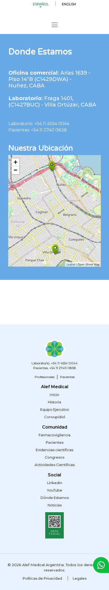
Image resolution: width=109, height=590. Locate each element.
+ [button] (15, 162)
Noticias (55, 505)
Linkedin (54, 483)
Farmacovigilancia (54, 435)
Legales (80, 578)
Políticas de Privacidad (42, 578)
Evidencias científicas (54, 450)
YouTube (54, 490)
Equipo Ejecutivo (54, 409)
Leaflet (70, 264)
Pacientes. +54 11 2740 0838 (37, 129)
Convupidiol (54, 417)
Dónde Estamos (54, 497)
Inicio (54, 394)
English (69, 4)
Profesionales (44, 377)
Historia (54, 402)
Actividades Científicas (55, 465)
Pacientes (67, 377)
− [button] (15, 170)
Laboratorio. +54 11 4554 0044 (38, 123)
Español (41, 4)
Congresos (54, 457)
